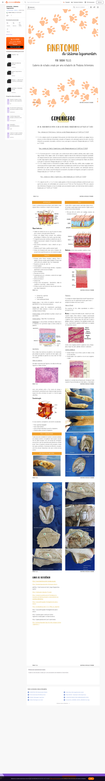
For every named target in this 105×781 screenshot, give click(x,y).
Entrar (100, 2)
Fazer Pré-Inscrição (15, 47)
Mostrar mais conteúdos (62, 703)
